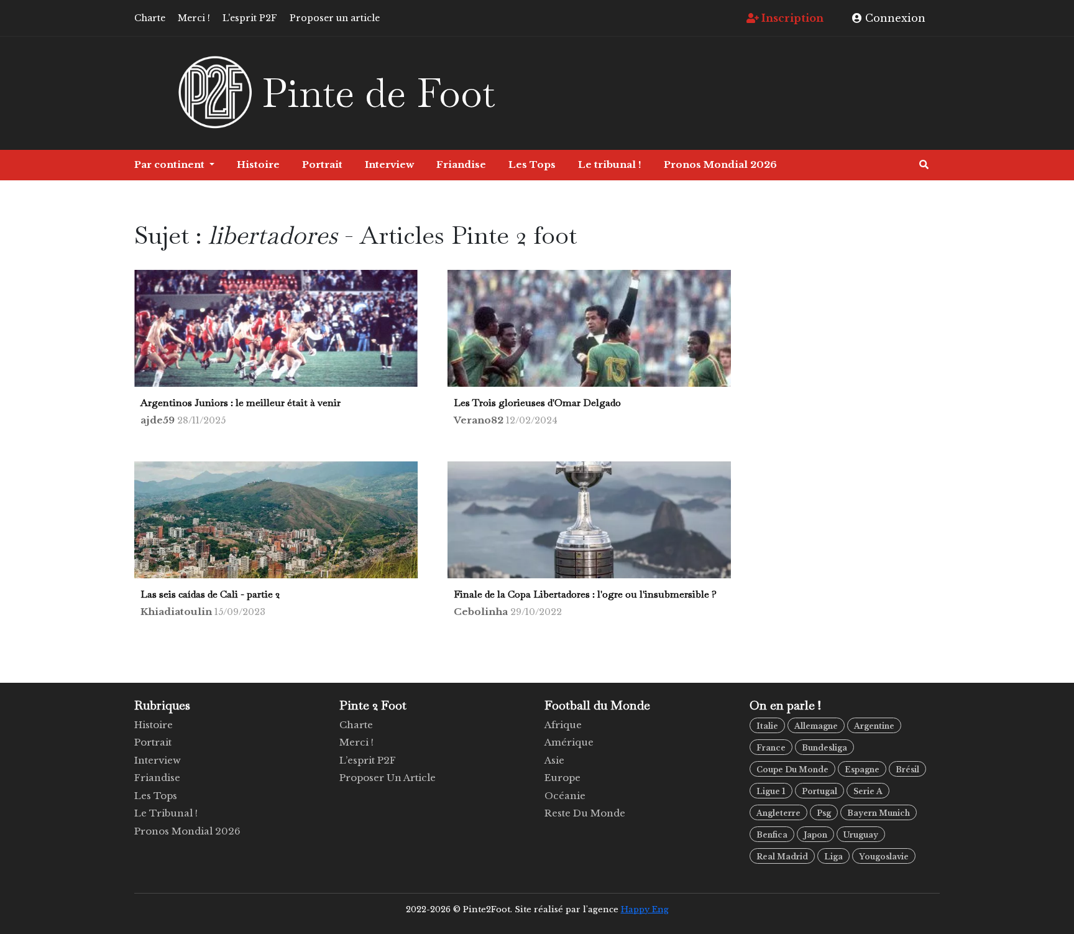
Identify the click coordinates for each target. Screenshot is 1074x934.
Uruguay (860, 834)
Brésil (907, 769)
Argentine (874, 726)
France (771, 747)
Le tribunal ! (609, 164)
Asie (554, 760)
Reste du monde (584, 813)
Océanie (564, 796)
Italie (767, 726)
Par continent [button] (170, 164)
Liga (833, 856)
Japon (815, 834)
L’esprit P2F (250, 18)
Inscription (791, 18)
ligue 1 (771, 791)
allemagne (816, 726)
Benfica (771, 834)
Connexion (893, 18)
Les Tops (532, 164)
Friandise (461, 164)
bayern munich (878, 813)
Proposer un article (335, 18)
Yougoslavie (884, 856)
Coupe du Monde (792, 769)
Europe (562, 778)
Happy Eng (645, 909)
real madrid (782, 856)
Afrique (563, 725)
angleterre (778, 813)
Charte (149, 18)
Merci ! (194, 18)
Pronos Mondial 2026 (720, 164)
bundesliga (824, 747)
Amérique (569, 742)
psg (824, 813)
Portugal (819, 791)
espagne (862, 769)
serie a (868, 791)
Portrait (322, 164)
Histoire (258, 164)
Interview (389, 164)
